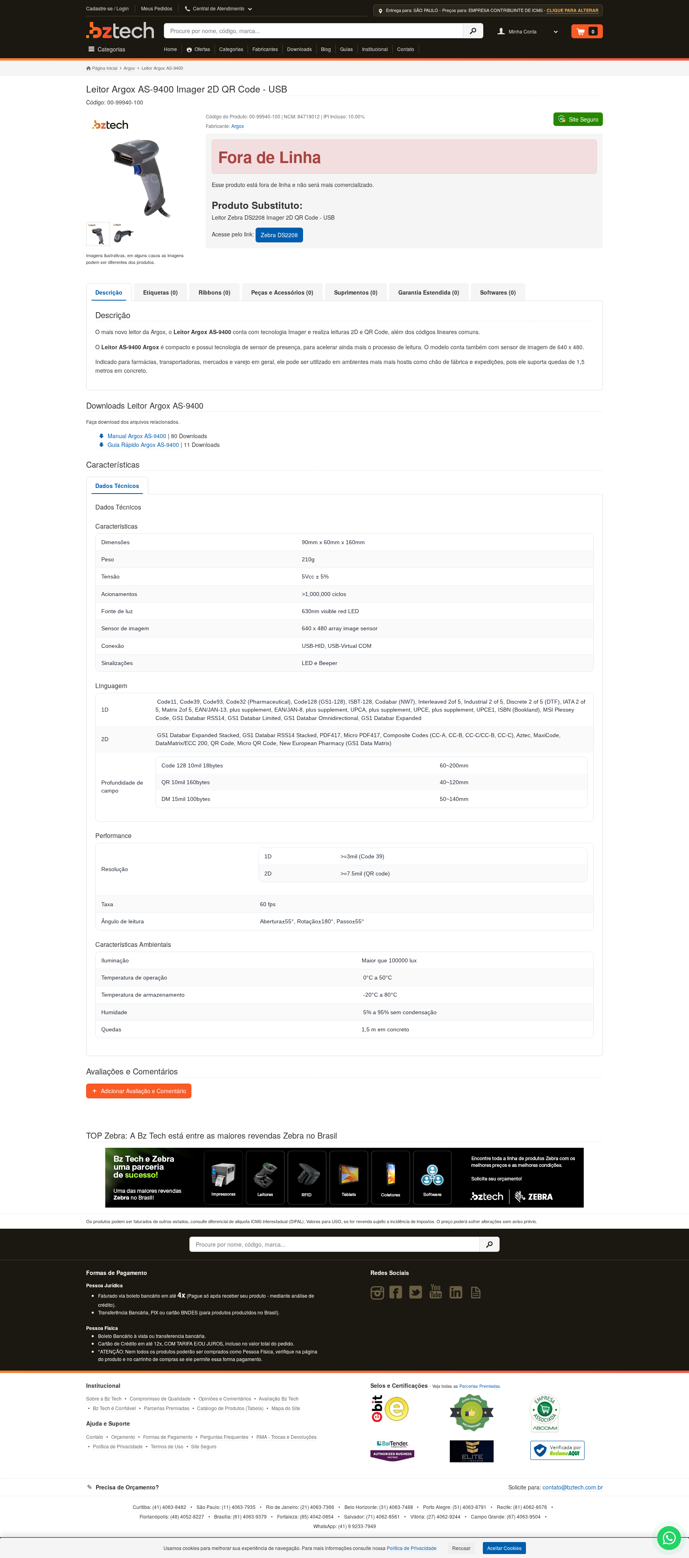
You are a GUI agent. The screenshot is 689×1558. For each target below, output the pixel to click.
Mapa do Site (286, 1408)
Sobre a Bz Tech (104, 1398)
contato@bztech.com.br (573, 1487)
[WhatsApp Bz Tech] (669, 1539)
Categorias (231, 48)
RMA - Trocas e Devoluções (286, 1436)
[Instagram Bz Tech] (378, 1295)
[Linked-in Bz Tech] (457, 1295)
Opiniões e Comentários (225, 1398)
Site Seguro (204, 1446)
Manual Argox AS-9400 (136, 436)
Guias (346, 48)
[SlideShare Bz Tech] (477, 1295)
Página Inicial (104, 68)
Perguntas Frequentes (224, 1436)
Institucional (375, 48)
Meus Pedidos (156, 8)
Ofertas (201, 48)
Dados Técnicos (117, 486)
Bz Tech (120, 30)
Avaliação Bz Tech (279, 1398)
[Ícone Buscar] (473, 30)
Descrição (108, 292)
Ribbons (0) (214, 292)
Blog (326, 48)
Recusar (461, 1547)
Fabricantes (265, 48)
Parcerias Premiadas (166, 1408)
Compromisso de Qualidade (160, 1398)
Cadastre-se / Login (107, 8)
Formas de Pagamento (168, 1436)
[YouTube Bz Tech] (437, 1295)
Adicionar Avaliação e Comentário (142, 1091)
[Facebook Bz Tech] (397, 1295)
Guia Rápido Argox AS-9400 (142, 445)
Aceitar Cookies (504, 1547)
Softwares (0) (498, 292)
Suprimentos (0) (356, 292)
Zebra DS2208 (279, 235)
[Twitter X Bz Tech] (417, 1295)
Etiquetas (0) (160, 292)
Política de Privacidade (118, 1446)
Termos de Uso (167, 1446)
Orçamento (123, 1436)
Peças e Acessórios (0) (282, 292)
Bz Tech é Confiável (114, 1408)
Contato (405, 48)
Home (170, 48)
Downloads (299, 48)
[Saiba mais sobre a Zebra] (344, 1178)
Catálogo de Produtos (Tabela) (230, 1408)
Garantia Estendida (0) (428, 292)
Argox (129, 68)
